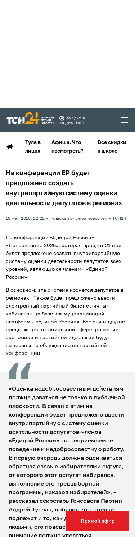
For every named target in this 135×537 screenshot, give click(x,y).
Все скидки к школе (112, 147)
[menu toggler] (125, 120)
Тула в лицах (33, 147)
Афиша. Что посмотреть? (67, 147)
